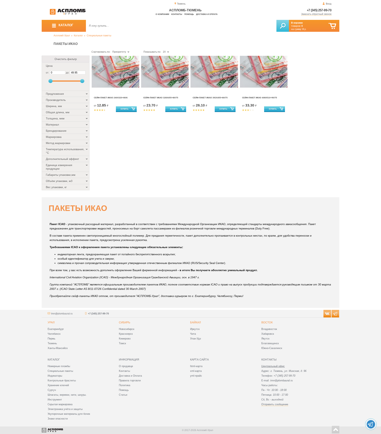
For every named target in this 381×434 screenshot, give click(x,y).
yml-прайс (196, 375)
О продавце (126, 366)
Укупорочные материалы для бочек (69, 413)
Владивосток (269, 329)
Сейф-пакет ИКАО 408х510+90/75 (259, 98)
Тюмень (52, 343)
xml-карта (196, 370)
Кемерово (125, 338)
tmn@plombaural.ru (62, 313)
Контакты (176, 14)
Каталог (78, 35)
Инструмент (55, 399)
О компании (162, 14)
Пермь (51, 338)
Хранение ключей (58, 385)
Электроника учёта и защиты (65, 409)
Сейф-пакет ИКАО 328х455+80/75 (160, 98)
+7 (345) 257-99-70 (319, 10)
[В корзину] (332, 26)
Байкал (195, 322)
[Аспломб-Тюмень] (68, 14)
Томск (122, 343)
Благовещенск (270, 343)
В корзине (297, 22)
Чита (193, 333)
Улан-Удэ (195, 338)
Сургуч (52, 390)
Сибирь (124, 322)
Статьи (123, 394)
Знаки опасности (58, 418)
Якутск (265, 338)
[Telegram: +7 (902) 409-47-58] (371, 424)
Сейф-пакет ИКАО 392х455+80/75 (210, 98)
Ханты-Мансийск (58, 348)
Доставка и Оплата (130, 375)
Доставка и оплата (206, 14)
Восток (267, 322)
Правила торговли (130, 380)
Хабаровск (267, 333)
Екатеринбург (56, 329)
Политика (124, 385)
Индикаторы (55, 375)
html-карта (196, 366)
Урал (51, 322)
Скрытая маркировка (60, 404)
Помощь (189, 14)
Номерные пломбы (59, 366)
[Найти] (282, 26)
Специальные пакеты (99, 35)
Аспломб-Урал (62, 35)
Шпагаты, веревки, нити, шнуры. (67, 394)
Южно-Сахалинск (271, 348)
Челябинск (54, 333)
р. (304, 29)
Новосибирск (126, 329)
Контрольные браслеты (62, 380)
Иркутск (195, 329)
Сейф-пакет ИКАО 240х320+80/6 (111, 98)
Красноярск (126, 333)
